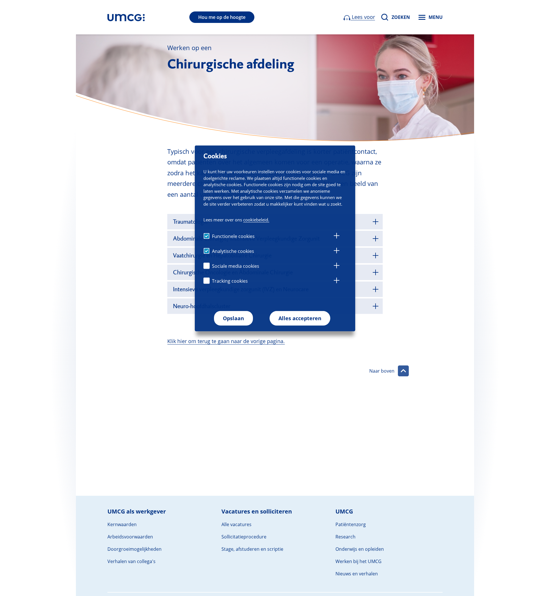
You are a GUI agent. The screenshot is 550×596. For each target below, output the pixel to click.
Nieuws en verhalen (356, 574)
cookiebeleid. (256, 220)
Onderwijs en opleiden (359, 549)
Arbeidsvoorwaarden (130, 537)
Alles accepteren (299, 318)
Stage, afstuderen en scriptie (252, 549)
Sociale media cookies (235, 266)
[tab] (336, 236)
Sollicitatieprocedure (243, 537)
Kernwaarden (122, 524)
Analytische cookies (233, 251)
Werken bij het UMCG (358, 561)
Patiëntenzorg (350, 524)
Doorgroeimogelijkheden (134, 549)
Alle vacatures (236, 524)
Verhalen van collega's (131, 561)
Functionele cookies (233, 236)
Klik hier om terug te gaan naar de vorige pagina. (226, 341)
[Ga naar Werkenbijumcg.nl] (126, 17)
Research (345, 537)
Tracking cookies (230, 281)
